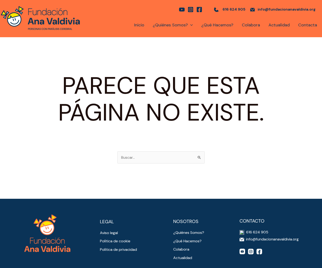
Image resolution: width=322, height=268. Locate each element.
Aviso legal (109, 232)
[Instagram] (191, 9)
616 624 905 (234, 9)
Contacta (307, 25)
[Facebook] (199, 9)
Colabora (251, 25)
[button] (190, 25)
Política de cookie (115, 241)
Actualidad (279, 25)
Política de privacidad (118, 249)
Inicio (139, 25)
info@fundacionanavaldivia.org (287, 9)
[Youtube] (182, 9)
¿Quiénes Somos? (170, 25)
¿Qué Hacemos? (217, 25)
